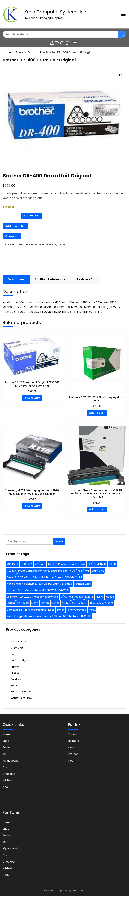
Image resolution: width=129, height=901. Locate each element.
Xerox (92, 609)
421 (37, 564)
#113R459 (13, 564)
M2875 (89, 596)
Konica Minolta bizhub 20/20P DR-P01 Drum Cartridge (39, 583)
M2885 (110, 596)
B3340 (113, 564)
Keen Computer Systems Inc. (55, 12)
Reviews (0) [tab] (85, 279)
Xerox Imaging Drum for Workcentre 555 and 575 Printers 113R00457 (49, 616)
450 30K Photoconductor (63, 564)
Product (16, 673)
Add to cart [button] (32, 398)
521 (83, 564)
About (7, 787)
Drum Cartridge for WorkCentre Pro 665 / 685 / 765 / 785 (53, 570)
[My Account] (52, 42)
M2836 (79, 596)
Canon (72, 734)
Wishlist (7, 780)
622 (90, 564)
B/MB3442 (100, 564)
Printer (66, 603)
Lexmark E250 (82, 583)
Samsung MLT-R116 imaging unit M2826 (30, 609)
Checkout (9, 774)
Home (6, 734)
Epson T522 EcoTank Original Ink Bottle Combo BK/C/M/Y (42, 577)
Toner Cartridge (76, 609)
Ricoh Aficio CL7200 (102, 603)
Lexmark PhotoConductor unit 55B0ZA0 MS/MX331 (38, 590)
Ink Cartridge (19, 660)
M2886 (11, 603)
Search (59, 541)
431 (43, 564)
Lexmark (73, 741)
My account (10, 761)
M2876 (100, 596)
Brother (73, 754)
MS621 (35, 603)
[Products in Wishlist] (57, 42)
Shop (6, 741)
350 (23, 564)
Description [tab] (16, 279)
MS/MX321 (23, 603)
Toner (61, 244)
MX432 (45, 603)
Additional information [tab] (50, 279)
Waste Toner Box (21, 697)
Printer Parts (47, 244)
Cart (6, 767)
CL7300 (11, 570)
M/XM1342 (67, 596)
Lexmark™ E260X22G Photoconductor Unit (32, 596)
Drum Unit (23, 244)
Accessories (18, 641)
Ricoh (71, 761)
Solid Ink (16, 679)
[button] (121, 75)
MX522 (55, 603)
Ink (80, 577)
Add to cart (31, 215)
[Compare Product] (62, 42)
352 (30, 564)
